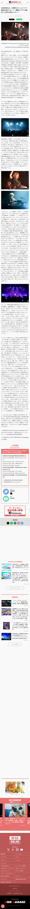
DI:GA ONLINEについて (15, 886)
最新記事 (3, 854)
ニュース (18, 860)
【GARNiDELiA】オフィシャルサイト (12, 482)
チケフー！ (18, 876)
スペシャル (3, 863)
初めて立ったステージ (21, 868)
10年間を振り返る (5, 865)
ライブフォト (4, 879)
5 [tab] (18, 829)
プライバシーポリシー (15, 890)
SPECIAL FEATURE (6, 882)
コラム (17, 857)
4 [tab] (16, 829)
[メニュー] (2, 2)
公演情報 (27, 2)
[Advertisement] (15, 543)
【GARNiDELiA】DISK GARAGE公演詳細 (13, 480)
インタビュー (19, 854)
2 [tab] (11, 829)
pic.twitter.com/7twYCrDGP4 (14, 434)
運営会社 (15, 888)
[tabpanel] (15, 815)
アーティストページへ (15, 588)
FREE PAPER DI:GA (21, 879)
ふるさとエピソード (5, 870)
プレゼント (3, 860)
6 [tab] (20, 829)
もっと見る (15, 644)
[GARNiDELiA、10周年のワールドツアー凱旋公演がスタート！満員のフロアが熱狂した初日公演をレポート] (15, 31)
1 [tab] (9, 829)
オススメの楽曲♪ (19, 870)
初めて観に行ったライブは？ (7, 868)
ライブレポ (3, 857)
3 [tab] (14, 829)
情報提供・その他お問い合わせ (15, 893)
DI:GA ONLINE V (5, 876)
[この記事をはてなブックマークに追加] (22, 523)
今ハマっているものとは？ (6, 873)
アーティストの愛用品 (21, 865)
